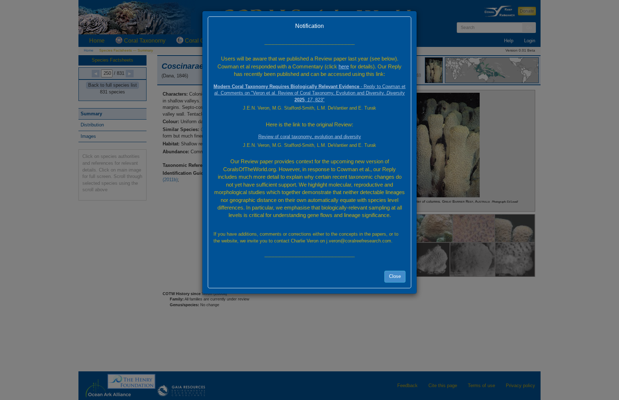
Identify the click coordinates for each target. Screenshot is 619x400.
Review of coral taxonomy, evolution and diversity (309, 136)
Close (395, 276)
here (344, 66)
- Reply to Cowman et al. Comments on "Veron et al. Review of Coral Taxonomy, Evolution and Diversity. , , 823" (309, 93)
